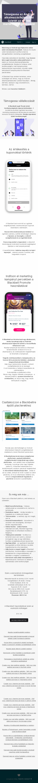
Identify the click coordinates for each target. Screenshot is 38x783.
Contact (28, 42)
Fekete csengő (24, 779)
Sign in (34, 42)
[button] (19, 68)
